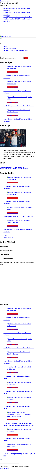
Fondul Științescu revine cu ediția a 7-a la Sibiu (17, 17)
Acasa (5, 46)
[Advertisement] (18, 283)
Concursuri (26, 168)
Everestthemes (4, 468)
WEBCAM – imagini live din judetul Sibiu (15, 50)
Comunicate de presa (9, 48)
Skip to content (4, 1)
